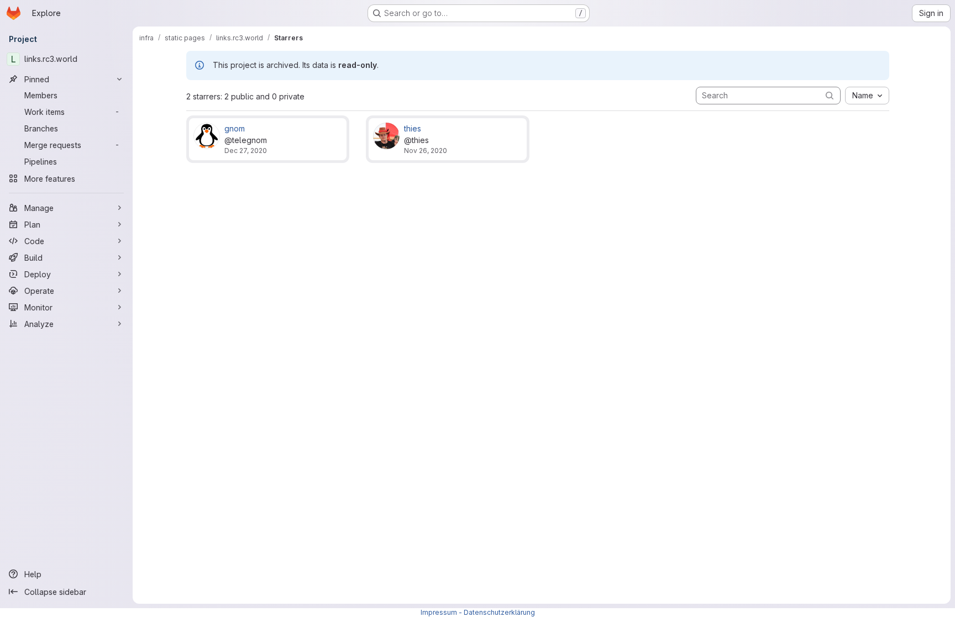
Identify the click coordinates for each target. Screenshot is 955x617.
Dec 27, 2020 (245, 150)
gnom (234, 128)
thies (412, 128)
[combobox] (867, 95)
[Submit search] (829, 95)
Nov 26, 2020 (425, 150)
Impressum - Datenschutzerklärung (478, 612)
